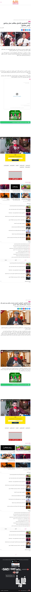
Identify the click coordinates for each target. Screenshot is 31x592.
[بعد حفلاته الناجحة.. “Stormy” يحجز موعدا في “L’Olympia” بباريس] (15, 195)
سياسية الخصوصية (6, 590)
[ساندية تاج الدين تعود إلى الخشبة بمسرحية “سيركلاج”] (28, 235)
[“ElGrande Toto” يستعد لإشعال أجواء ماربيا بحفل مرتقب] (28, 228)
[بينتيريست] (24, 30)
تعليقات (6, 260)
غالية (19, 590)
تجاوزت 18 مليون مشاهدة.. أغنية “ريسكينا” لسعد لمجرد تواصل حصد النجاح (16, 237)
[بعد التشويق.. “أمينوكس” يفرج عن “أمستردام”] (4, 195)
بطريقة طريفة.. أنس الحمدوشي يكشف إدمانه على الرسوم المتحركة (17, 230)
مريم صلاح (29, 27)
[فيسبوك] (29, 30)
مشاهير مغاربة (27, 167)
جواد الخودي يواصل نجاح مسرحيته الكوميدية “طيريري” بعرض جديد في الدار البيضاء (26, 199)
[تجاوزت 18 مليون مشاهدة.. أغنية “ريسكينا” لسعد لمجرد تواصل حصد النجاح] (28, 238)
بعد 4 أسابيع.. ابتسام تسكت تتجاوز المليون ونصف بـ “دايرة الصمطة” (5, 190)
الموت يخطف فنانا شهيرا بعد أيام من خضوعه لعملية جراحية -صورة (15, 190)
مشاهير (26, 19)
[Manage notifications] (29, 590)
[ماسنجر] (22, 30)
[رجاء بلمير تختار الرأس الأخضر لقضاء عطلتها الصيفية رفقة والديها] (25, 186)
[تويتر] (27, 30)
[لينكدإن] (26, 30)
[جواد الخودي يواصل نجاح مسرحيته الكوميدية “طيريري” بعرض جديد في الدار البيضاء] (25, 195)
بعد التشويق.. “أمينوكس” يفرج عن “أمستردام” (5, 199)
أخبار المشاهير (22, 165)
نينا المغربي (21, 167)
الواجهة (17, 165)
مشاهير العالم (12, 165)
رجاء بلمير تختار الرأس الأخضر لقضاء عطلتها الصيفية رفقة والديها (26, 190)
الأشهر (16, 260)
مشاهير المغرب (6, 165)
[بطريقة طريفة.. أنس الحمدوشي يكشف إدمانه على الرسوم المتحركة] (28, 231)
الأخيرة (25, 260)
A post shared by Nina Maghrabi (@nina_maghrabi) (17, 107)
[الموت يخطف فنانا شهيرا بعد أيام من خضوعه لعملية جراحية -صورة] (15, 186)
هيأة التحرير (2, 590)
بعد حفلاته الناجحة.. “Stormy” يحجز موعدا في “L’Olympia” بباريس (15, 199)
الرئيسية (29, 19)
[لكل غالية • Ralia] (15, 2)
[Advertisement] (15, 11)
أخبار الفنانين (27, 165)
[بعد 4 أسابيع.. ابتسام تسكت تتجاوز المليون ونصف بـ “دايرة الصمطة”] (4, 186)
